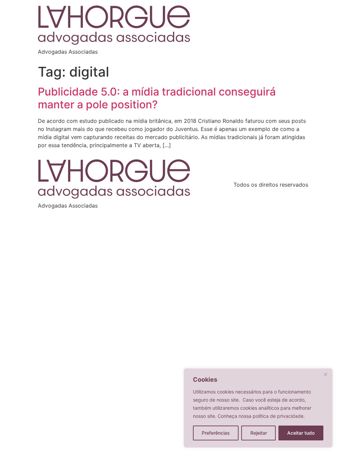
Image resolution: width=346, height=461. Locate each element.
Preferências (216, 433)
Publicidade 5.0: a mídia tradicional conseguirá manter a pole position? (157, 98)
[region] (258, 408)
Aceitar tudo (301, 433)
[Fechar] (325, 374)
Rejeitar (258, 433)
